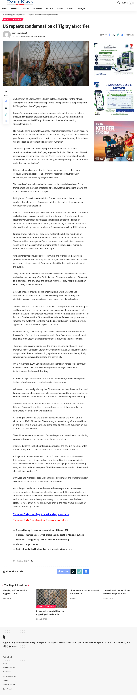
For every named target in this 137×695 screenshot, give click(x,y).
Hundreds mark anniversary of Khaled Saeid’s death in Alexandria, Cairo (50, 535)
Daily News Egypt (19, 33)
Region (18, 20)
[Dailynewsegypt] (20, 2)
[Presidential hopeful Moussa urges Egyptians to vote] (51, 598)
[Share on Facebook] (109, 35)
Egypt (40, 607)
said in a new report (45, 248)
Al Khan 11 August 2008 (27, 544)
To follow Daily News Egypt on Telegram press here (40, 520)
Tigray (26, 561)
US (32, 561)
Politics (8, 20)
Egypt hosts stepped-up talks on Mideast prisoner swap (42, 539)
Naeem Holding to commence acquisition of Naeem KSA (42, 530)
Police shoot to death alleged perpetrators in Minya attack (44, 549)
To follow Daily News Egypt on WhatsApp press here (41, 514)
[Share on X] (113, 35)
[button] (5, 2)
